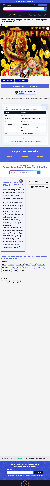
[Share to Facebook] (6, 281)
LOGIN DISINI (22, 80)
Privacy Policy (22, 475)
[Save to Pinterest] (13, 281)
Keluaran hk (8, 206)
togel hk (5, 189)
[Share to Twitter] (2, 281)
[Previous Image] (2, 52)
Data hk (14, 235)
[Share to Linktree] (9, 281)
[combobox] (23, 8)
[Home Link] (9, 5)
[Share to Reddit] (17, 281)
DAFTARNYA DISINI (7, 80)
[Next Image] (47, 52)
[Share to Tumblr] (20, 281)
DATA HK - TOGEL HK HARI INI (25, 86)
